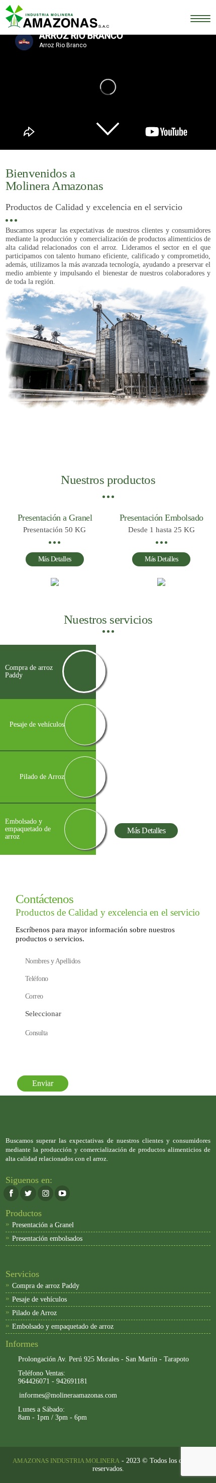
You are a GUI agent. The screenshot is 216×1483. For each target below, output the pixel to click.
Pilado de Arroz (31, 1312)
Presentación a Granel (40, 1224)
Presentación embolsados (44, 1237)
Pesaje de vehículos (36, 1298)
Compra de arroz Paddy (42, 1285)
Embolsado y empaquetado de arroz (60, 1325)
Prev (11, 292)
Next (204, 292)
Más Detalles (54, 559)
